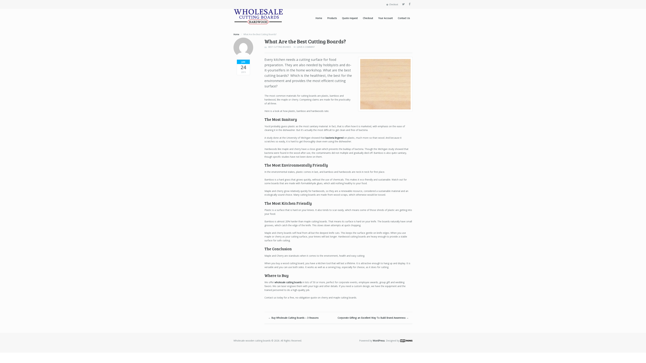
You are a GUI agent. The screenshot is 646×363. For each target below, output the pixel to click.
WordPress (379, 340)
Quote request (350, 18)
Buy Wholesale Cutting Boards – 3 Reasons (293, 317)
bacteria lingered (335, 137)
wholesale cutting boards (288, 282)
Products (332, 18)
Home (318, 18)
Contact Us (404, 18)
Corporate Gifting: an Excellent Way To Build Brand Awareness (373, 317)
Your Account (385, 18)
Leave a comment (306, 47)
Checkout (393, 4)
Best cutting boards (279, 47)
